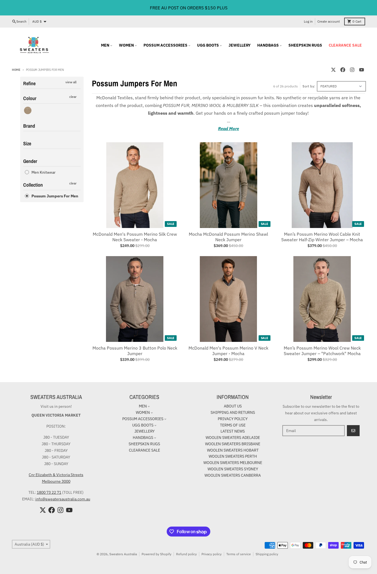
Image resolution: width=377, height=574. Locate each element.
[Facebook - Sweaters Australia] (342, 69)
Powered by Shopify (156, 554)
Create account (328, 21)
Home (16, 70)
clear (72, 97)
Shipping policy (267, 554)
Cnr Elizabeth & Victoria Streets (56, 474)
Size (27, 143)
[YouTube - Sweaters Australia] (361, 69)
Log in (308, 21)
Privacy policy (211, 554)
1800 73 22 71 (49, 492)
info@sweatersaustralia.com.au (62, 499)
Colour (29, 98)
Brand (29, 125)
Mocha (27, 110)
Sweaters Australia (123, 554)
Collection (33, 184)
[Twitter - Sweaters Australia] (333, 69)
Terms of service (238, 554)
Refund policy (186, 554)
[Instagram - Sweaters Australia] (352, 69)
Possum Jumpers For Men (54, 196)
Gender (30, 161)
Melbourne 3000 (56, 481)
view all (70, 82)
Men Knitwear (43, 172)
